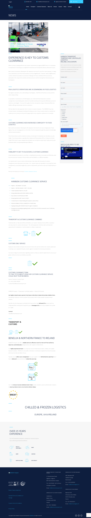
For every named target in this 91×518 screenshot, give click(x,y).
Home (27, 6)
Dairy (17, 454)
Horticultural (19, 460)
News (65, 6)
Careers (60, 6)
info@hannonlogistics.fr (73, 503)
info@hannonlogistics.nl (73, 484)
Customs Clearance (41, 6)
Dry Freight (34, 460)
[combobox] (11, 1)
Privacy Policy (11, 508)
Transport (33, 6)
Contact (70, 6)
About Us (50, 6)
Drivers (55, 6)
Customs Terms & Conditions (15, 503)
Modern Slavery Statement (15, 490)
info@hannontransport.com (55, 488)
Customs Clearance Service (30, 171)
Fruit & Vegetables (18, 447)
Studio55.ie (32, 515)
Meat (32, 447)
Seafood (33, 454)
